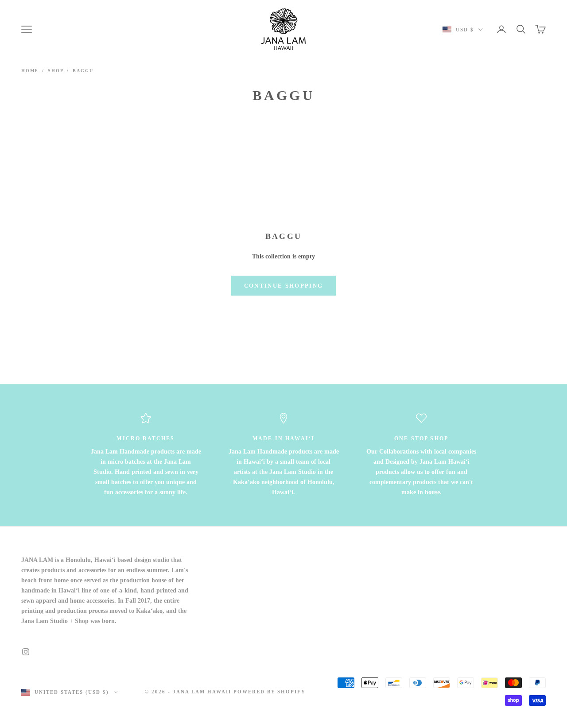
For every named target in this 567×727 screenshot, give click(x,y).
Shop (55, 70)
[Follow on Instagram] (25, 651)
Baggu (83, 70)
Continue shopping (283, 285)
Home (30, 70)
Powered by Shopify (269, 691)
